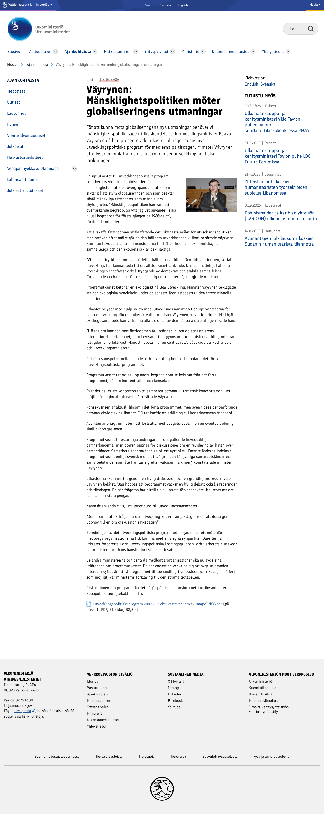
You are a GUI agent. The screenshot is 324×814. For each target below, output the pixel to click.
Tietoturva (178, 756)
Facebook (175, 700)
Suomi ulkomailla (262, 687)
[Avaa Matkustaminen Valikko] (136, 51)
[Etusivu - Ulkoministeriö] (45, 29)
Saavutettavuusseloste (219, 756)
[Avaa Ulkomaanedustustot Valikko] (253, 51)
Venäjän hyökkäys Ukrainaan (33, 168)
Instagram (176, 687)
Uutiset (13, 102)
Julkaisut (15, 146)
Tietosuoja (147, 756)
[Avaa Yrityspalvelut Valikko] (172, 51)
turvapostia (22, 711)
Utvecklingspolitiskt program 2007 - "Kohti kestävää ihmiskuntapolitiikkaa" (157, 604)
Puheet (13, 124)
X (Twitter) (176, 681)
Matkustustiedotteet (25, 157)
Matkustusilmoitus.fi (265, 700)
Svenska (165, 5)
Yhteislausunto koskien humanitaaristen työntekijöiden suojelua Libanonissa (276, 187)
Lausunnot (16, 113)
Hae (311, 28)
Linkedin (174, 694)
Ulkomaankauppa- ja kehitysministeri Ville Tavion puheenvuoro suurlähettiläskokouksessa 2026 (277, 121)
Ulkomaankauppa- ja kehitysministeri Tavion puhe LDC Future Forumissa (277, 156)
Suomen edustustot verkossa (57, 756)
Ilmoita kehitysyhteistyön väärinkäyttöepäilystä (269, 709)
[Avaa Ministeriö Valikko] (203, 51)
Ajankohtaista (37, 64)
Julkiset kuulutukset (25, 190)
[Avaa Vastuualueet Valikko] (55, 51)
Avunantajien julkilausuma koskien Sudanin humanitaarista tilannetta (279, 241)
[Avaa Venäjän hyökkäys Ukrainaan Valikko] (74, 168)
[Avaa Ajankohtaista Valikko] (95, 51)
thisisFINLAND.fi (262, 694)
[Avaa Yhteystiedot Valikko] (288, 51)
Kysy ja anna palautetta (271, 756)
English (183, 5)
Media (314, 5)
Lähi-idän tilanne (22, 179)
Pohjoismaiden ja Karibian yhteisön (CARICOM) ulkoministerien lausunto (281, 215)
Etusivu (12, 64)
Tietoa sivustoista (109, 756)
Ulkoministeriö (260, 681)
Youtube (174, 707)
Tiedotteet (16, 91)
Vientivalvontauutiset (26, 135)
